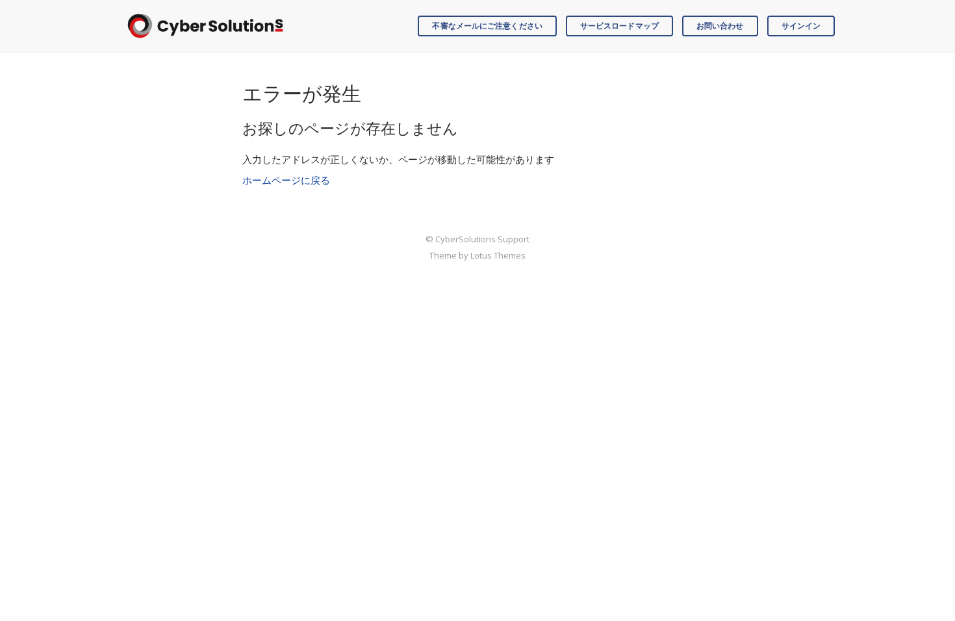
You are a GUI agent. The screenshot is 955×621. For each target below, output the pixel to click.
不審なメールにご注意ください (487, 25)
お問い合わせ (720, 25)
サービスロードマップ (619, 25)
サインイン (801, 25)
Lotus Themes (498, 255)
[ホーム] (205, 25)
